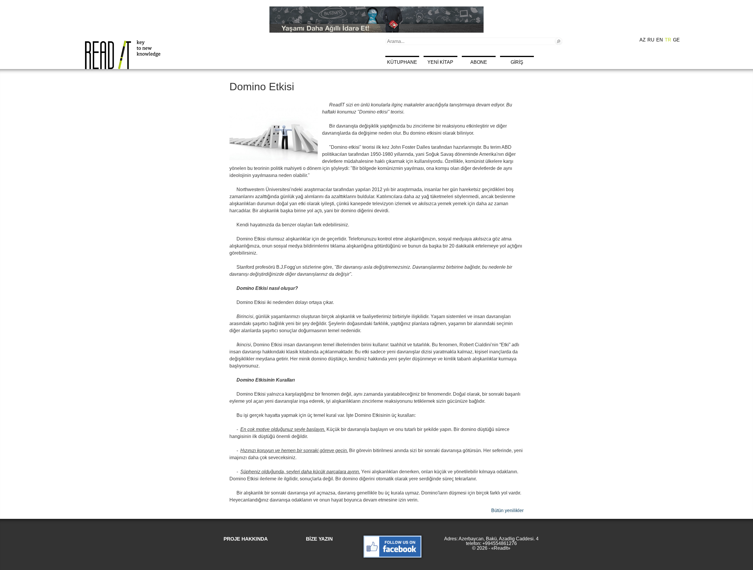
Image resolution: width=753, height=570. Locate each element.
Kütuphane (402, 62)
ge (676, 39)
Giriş (517, 62)
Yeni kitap (440, 62)
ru (650, 39)
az (642, 39)
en (659, 39)
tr (668, 39)
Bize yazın (319, 539)
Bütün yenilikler (507, 510)
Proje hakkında (246, 539)
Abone (478, 62)
